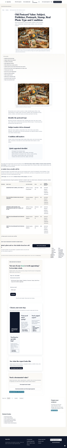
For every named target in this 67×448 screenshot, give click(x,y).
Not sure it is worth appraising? (10, 71)
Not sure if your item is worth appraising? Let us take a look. (15, 68)
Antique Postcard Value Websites (10, 422)
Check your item (54, 410)
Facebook (21, 398)
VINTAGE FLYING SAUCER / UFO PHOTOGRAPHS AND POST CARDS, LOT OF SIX (14, 208)
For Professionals (36, 2)
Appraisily (7, 439)
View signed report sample (25, 330)
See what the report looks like (10, 78)
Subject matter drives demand (10, 60)
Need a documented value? (9, 79)
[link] (33, 40)
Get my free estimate (41, 245)
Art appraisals (29, 439)
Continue (13, 294)
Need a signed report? (8, 74)
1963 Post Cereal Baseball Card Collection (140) (15, 217)
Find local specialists (13, 351)
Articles (4, 6)
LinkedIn (16, 398)
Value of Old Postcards (8, 417)
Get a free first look (57, 1)
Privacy (28, 444)
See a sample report (26, 1)
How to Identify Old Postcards (10, 419)
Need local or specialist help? (9, 76)
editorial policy (38, 255)
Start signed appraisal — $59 (47, 1)
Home (2, 6)
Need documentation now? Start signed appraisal (36, 328)
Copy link (8, 398)
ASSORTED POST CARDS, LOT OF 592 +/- (15, 187)
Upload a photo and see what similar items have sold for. (15, 66)
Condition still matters (8, 61)
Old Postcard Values (8, 416)
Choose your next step (8, 69)
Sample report (41, 441)
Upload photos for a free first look (14, 329)
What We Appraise (18, 1)
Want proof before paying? (9, 73)
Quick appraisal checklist (9, 63)
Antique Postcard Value (8, 421)
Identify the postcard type (9, 58)
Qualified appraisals (30, 441)
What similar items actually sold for (11, 64)
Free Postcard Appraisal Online (10, 420)
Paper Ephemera (8, 6)
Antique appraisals (41, 439)
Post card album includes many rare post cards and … (14, 198)
